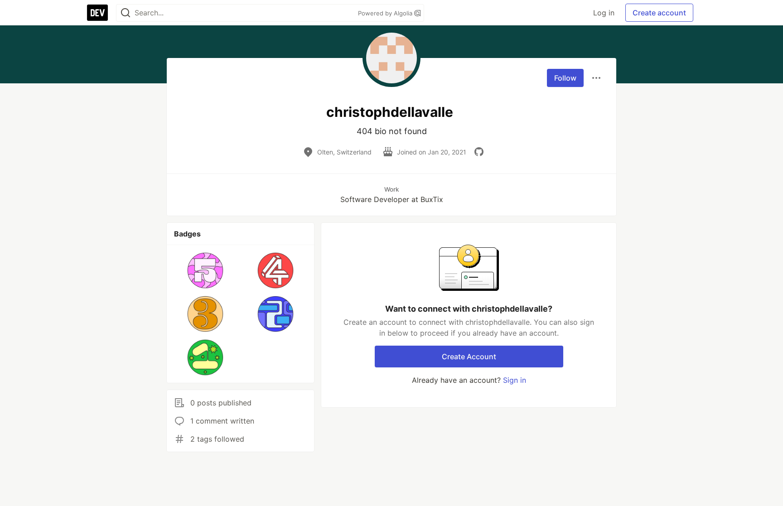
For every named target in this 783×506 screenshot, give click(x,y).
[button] (205, 270)
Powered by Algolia (386, 13)
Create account (659, 12)
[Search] (125, 13)
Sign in (514, 380)
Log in (603, 12)
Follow (565, 77)
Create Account (469, 356)
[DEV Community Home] (97, 13)
